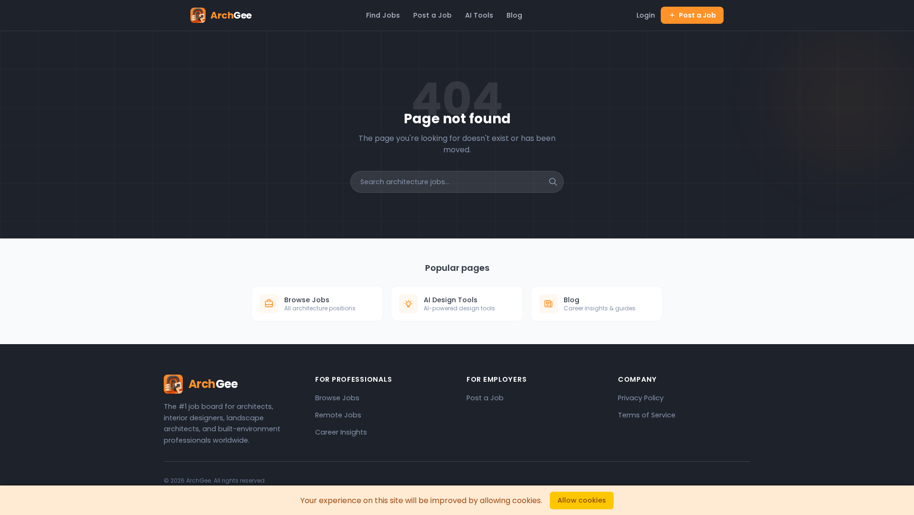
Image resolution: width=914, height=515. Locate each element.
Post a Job (432, 15)
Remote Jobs (338, 415)
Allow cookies (581, 500)
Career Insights (341, 432)
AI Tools (479, 15)
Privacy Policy (641, 398)
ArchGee (198, 480)
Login (645, 15)
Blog (514, 15)
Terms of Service (647, 415)
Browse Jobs (337, 398)
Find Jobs (383, 15)
